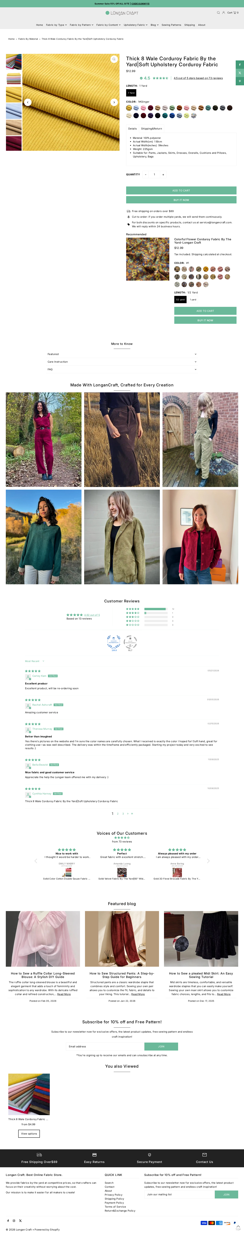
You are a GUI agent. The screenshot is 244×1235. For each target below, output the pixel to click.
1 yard (193, 299)
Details (132, 128)
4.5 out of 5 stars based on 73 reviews (198, 78)
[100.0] (113, 642)
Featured (53, 354)
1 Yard (131, 92)
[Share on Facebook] (240, 64)
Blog (153, 24)
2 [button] (118, 813)
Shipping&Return (151, 128)
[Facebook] (8, 1221)
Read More (64, 994)
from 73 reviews (122, 841)
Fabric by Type (55, 24)
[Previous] (28, 102)
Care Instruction (58, 361)
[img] (33, 671)
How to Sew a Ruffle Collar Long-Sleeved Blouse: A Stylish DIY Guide (43, 975)
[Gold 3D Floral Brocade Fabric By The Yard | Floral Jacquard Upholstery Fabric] (122, 872)
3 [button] (123, 813)
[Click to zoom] (114, 59)
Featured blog (122, 903)
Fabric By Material (28, 39)
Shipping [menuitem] (189, 24)
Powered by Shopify (47, 1229)
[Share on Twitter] (240, 73)
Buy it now (181, 200)
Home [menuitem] (39, 24)
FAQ (50, 369)
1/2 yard (180, 299)
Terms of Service (115, 1206)
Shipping (197, 254)
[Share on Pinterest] (240, 81)
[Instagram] (14, 1221)
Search (109, 1182)
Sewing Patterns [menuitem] (171, 24)
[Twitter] (20, 1221)
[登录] (223, 12)
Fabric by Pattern (80, 24)
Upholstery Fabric (134, 24)
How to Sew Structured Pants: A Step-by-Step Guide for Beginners (122, 975)
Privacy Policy (113, 1194)
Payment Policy (114, 1202)
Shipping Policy (114, 1198)
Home (11, 39)
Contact (110, 1186)
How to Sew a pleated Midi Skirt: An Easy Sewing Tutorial (201, 975)
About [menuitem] (201, 24)
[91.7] (130, 642)
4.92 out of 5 (92, 615)
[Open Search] (218, 12)
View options (29, 1133)
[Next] (114, 102)
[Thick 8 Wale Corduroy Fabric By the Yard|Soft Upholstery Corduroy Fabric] (29, 1094)
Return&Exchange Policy (120, 1210)
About (108, 1190)
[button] (133, 609)
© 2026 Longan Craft (19, 1229)
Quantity (133, 174)
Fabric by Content (107, 24)
